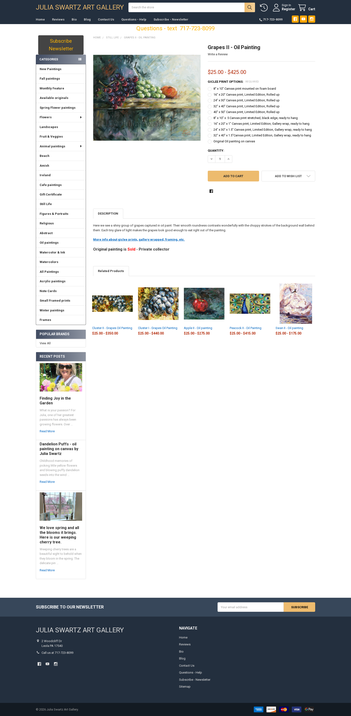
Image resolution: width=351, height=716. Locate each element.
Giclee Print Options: (233, 81)
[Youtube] (303, 18)
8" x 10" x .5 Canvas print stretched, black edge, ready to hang (255, 118)
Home (40, 19)
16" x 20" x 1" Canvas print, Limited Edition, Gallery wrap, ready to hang (261, 123)
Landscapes (49, 127)
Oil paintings (49, 242)
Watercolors (49, 262)
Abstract (46, 233)
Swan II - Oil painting (289, 328)
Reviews (58, 19)
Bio (74, 19)
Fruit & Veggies (51, 136)
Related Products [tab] (111, 271)
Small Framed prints (55, 300)
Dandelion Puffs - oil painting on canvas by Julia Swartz (59, 449)
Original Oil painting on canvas (234, 141)
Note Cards (48, 291)
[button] (288, 176)
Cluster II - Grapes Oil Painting (112, 328)
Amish (44, 165)
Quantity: (216, 150)
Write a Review (218, 54)
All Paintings (49, 271)
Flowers (46, 117)
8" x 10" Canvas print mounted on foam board (244, 88)
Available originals (54, 98)
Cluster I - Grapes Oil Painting (157, 328)
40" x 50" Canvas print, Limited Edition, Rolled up (246, 112)
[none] (147, 98)
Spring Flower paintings (57, 107)
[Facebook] (295, 18)
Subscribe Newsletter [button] (61, 45)
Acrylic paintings (52, 281)
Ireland (45, 175)
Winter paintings (52, 310)
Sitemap (185, 686)
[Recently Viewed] (265, 7)
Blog (87, 19)
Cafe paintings (51, 185)
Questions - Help (133, 19)
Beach (44, 156)
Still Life (46, 204)
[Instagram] (311, 18)
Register (288, 9)
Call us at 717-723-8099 (57, 652)
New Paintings (50, 69)
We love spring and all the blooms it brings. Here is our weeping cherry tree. (59, 534)
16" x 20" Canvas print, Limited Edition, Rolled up (246, 94)
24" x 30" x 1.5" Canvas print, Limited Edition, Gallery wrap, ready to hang (262, 129)
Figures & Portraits (54, 214)
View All (45, 343)
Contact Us (106, 19)
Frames (45, 320)
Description (108, 213)
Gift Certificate (51, 194)
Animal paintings (52, 146)
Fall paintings (50, 78)
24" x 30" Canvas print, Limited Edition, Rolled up (246, 100)
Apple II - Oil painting (198, 328)
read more (47, 431)
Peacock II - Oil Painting (245, 328)
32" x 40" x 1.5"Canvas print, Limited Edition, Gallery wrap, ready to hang (262, 135)
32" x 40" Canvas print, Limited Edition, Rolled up (246, 106)
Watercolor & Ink (52, 252)
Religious (47, 223)
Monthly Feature (52, 88)
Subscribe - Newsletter (171, 19)
